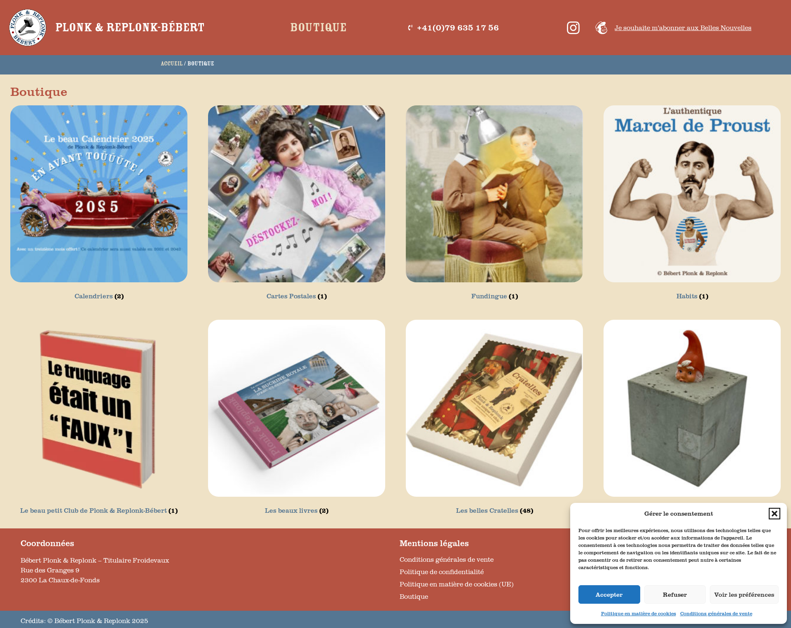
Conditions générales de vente (716, 613)
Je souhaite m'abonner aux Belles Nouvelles (683, 27)
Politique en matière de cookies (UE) (457, 584)
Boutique (318, 27)
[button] (774, 513)
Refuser (675, 594)
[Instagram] (573, 28)
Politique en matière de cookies (638, 613)
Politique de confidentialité (442, 572)
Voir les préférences (744, 594)
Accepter (609, 594)
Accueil (172, 63)
